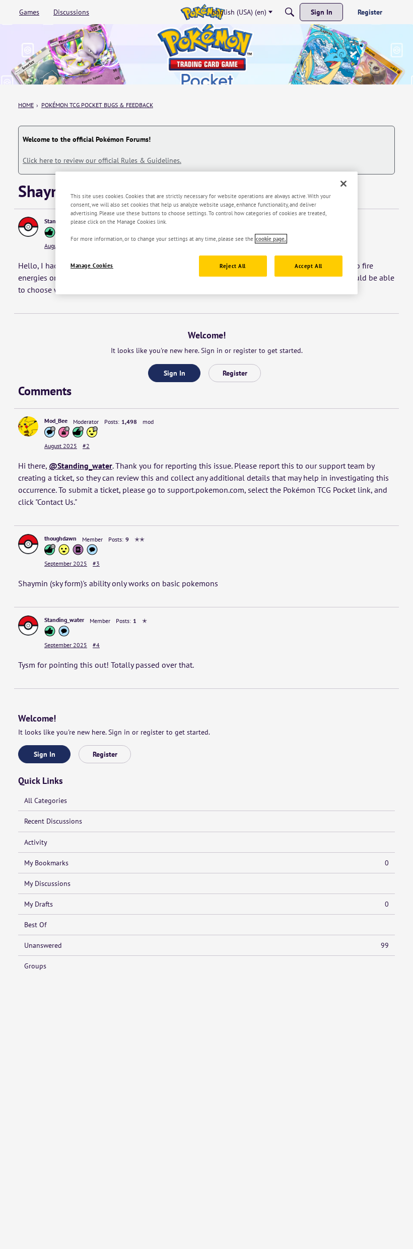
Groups (35, 965)
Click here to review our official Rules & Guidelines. (102, 160)
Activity (35, 842)
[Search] (290, 12)
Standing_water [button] (64, 619)
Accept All (308, 266)
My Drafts (206, 904)
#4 (96, 645)
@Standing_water (80, 466)
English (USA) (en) (239, 12)
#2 (86, 446)
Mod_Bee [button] (55, 420)
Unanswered (206, 945)
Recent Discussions (53, 821)
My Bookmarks (206, 862)
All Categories (45, 800)
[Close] (343, 183)
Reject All (233, 266)
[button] (28, 227)
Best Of (35, 924)
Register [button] (235, 373)
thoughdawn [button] (60, 538)
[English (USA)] (202, 12)
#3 (96, 563)
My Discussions (47, 883)
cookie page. (271, 238)
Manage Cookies (92, 265)
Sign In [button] (174, 373)
